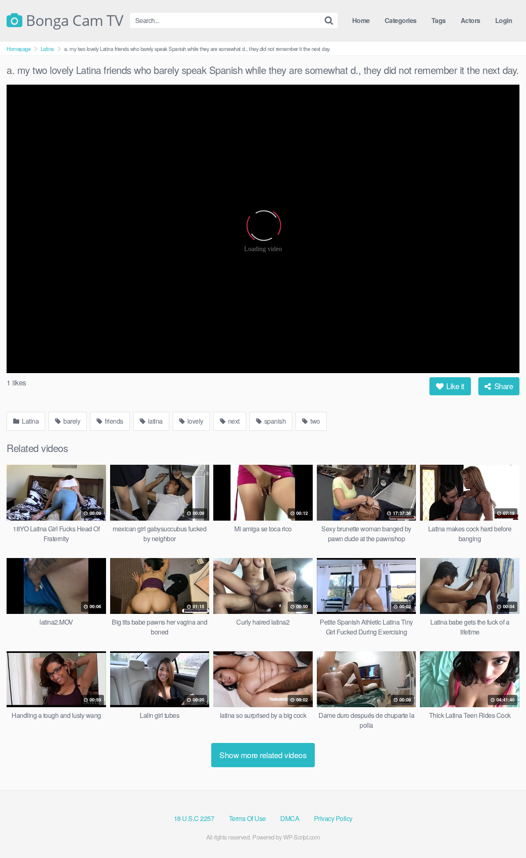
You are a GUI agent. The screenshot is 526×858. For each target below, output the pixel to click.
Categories (401, 20)
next (233, 421)
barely (71, 421)
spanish (274, 421)
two (314, 421)
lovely (194, 421)
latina (154, 421)
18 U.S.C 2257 (194, 818)
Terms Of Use (247, 818)
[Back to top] (503, 832)
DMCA (289, 818)
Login (503, 20)
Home (361, 20)
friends (113, 421)
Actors (470, 20)
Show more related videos (263, 754)
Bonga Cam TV (73, 20)
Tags (438, 20)
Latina (47, 49)
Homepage (18, 49)
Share (502, 386)
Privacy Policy (333, 818)
